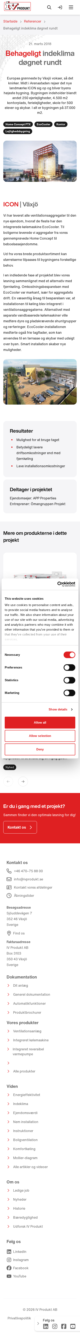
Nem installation (25, 1121)
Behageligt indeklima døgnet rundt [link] (30, 28)
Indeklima (20, 1103)
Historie (19, 1208)
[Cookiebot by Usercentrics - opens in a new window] (57, 584)
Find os (19, 933)
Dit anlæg (20, 985)
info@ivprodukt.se (28, 879)
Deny (40, 749)
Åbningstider (24, 895)
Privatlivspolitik (19, 1318)
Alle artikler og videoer (30, 1166)
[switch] (69, 667)
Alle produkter (24, 1071)
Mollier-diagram (25, 1157)
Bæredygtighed (25, 1217)
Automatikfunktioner (29, 1003)
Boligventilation (25, 1139)
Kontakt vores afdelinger (33, 887)
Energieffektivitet (26, 1094)
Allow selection (40, 735)
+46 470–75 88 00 (28, 871)
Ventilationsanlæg (27, 1031)
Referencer (32, 21)
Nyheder (19, 1199)
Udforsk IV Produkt (28, 1226)
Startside (10, 21)
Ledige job (21, 1190)
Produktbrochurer (27, 1012)
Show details (58, 709)
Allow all (40, 722)
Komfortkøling (24, 1148)
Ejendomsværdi (25, 1112)
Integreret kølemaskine (31, 1040)
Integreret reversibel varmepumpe (28, 1051)
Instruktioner (23, 1130)
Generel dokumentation (31, 994)
